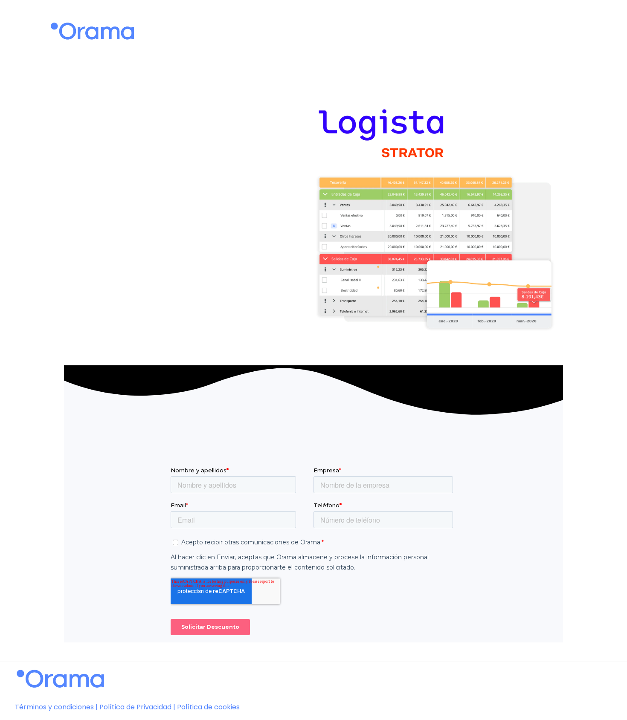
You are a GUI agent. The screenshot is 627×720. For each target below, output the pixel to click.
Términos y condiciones (54, 707)
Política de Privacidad (135, 707)
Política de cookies (208, 707)
